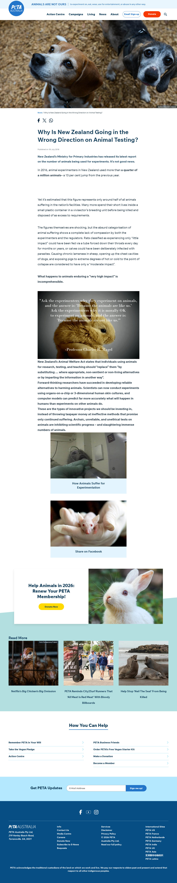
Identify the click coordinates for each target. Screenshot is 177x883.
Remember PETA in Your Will (25, 742)
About (114, 14)
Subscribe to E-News (68, 844)
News (102, 14)
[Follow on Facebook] (80, 811)
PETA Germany (153, 840)
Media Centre (64, 833)
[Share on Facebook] (39, 121)
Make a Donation (103, 756)
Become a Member (104, 763)
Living (91, 14)
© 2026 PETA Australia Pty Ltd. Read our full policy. (111, 841)
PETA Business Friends (106, 742)
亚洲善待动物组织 (154, 855)
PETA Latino (151, 858)
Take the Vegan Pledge (22, 749)
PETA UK (150, 848)
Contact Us (63, 830)
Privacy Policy (108, 833)
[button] (165, 14)
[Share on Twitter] (44, 121)
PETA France (152, 833)
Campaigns (76, 14)
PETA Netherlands (155, 837)
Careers (61, 837)
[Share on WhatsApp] (51, 121)
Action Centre (56, 14)
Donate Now (51, 606)
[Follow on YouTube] (88, 811)
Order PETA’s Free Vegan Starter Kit (114, 749)
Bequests (62, 848)
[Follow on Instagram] (96, 811)
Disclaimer (106, 830)
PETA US (150, 830)
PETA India (151, 844)
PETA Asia (150, 851)
